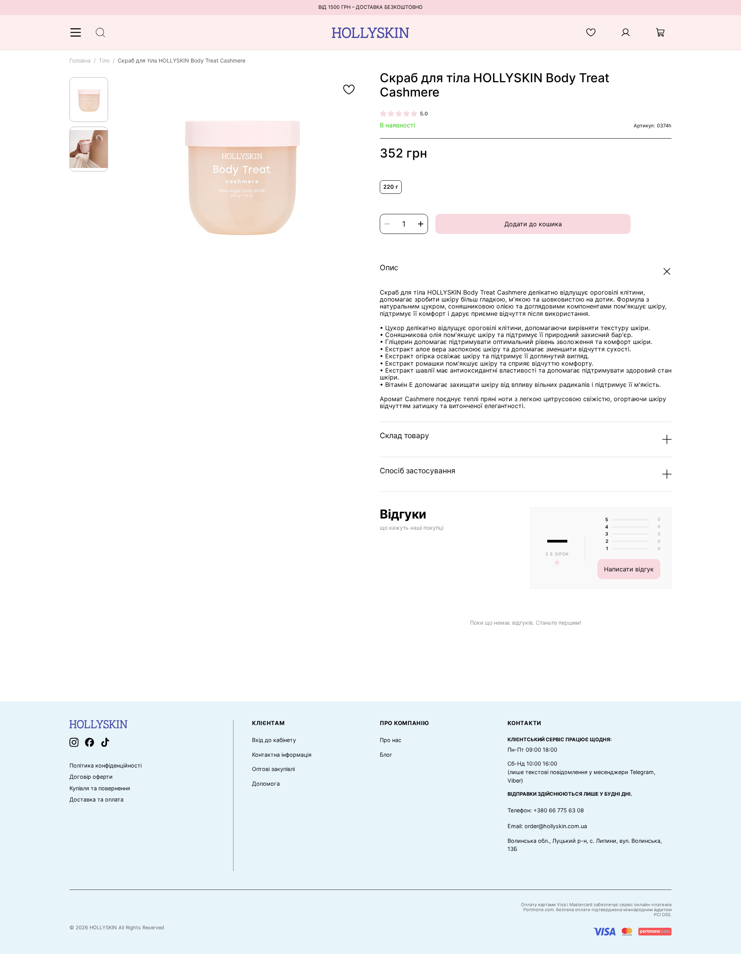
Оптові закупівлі (273, 769)
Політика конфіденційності (105, 766)
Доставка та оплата (96, 799)
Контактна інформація (281, 754)
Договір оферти (91, 777)
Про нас (390, 740)
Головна (80, 60)
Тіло (104, 60)
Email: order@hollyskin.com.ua (547, 826)
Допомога (266, 783)
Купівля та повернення (99, 788)
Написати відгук (629, 569)
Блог (386, 754)
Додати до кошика (533, 224)
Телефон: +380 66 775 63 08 (546, 810)
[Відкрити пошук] (100, 32)
